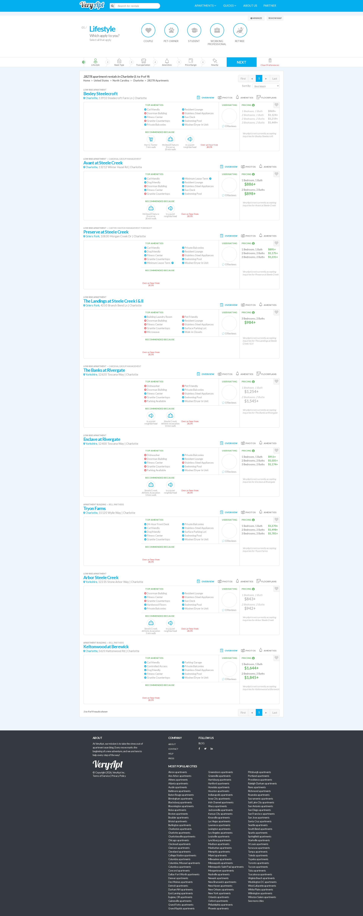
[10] (214, 62)
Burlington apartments (179, 825)
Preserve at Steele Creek (105, 231)
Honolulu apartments (219, 787)
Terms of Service (101, 775)
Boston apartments (178, 813)
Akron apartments (177, 772)
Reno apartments (257, 787)
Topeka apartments (258, 859)
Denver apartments (178, 878)
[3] (119, 62)
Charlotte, (91, 98)
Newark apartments (218, 878)
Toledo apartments (258, 855)
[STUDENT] (194, 30)
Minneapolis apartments (220, 862)
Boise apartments (177, 809)
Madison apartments (218, 844)
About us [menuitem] (250, 5)
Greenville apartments (219, 775)
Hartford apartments (218, 783)
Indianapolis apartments (220, 794)
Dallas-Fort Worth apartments (183, 874)
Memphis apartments (219, 851)
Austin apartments (177, 787)
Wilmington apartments (260, 893)
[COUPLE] (148, 30)
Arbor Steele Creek (100, 577)
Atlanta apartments (178, 783)
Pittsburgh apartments (259, 772)
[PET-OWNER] (171, 30)
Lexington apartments (219, 828)
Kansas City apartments (220, 813)
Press (171, 758)
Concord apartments (179, 870)
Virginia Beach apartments (261, 878)
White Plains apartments (260, 889)
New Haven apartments (220, 885)
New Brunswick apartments (222, 881)
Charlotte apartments (179, 832)
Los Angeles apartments (220, 832)
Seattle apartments (258, 825)
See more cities (256, 900)
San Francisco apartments (261, 813)
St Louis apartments (258, 844)
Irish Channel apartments (220, 802)
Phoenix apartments (218, 908)
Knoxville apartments (219, 817)
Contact (173, 748)
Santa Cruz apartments (259, 821)
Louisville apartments (219, 836)
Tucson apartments (258, 866)
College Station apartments (182, 855)
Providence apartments (260, 779)
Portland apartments (258, 775)
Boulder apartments (178, 817)
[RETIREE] (240, 30)
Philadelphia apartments (220, 904)
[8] (173, 62)
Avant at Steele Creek (103, 162)
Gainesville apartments (179, 900)
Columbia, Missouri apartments (184, 862)
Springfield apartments (259, 836)
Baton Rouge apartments (181, 794)
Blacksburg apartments (180, 802)
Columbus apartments (179, 866)
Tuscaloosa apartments (260, 874)
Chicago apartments (178, 840)
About (172, 744)
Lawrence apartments (219, 825)
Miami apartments (217, 855)
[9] (190, 62)
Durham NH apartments (180, 889)
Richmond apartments (259, 791)
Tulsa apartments (257, 870)
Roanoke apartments (258, 794)
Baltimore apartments (179, 791)
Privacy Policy (119, 775)
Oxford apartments (218, 900)
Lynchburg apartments (219, 840)
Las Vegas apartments (219, 821)
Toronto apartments (258, 862)
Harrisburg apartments (219, 779)
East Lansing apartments (180, 893)
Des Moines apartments (180, 881)
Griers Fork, (92, 236)
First (243, 78)
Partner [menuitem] (269, 5)
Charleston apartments (180, 828)
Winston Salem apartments (262, 897)
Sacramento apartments (260, 798)
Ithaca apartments (217, 806)
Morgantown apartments (221, 870)
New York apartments (219, 893)
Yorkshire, (91, 374)
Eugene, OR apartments (180, 897)
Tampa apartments (257, 851)
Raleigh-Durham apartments (262, 783)
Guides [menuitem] (228, 5)
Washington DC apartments (262, 881)
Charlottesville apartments (181, 836)
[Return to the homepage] (92, 5)
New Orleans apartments (221, 889)
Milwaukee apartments (219, 859)
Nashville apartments (219, 874)
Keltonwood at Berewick (106, 646)
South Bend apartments (260, 828)
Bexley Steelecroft (100, 93)
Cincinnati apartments (179, 844)
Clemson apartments (178, 847)
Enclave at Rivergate (101, 439)
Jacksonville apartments (220, 809)
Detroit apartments (178, 885)
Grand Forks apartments (180, 904)
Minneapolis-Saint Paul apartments (226, 866)
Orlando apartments (218, 897)
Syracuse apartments (259, 847)
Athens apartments (178, 779)
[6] (150, 62)
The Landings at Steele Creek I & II (113, 301)
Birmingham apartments (180, 798)
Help (170, 753)
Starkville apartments (259, 840)
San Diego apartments (259, 809)
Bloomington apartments (181, 806)
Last (274, 78)
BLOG (202, 743)
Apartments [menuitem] (204, 5)
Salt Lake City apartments (261, 802)
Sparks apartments (258, 832)
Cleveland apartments (179, 851)
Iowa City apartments (219, 798)
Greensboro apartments (220, 772)
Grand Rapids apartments (181, 908)
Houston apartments (218, 791)
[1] (95, 62)
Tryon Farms (94, 508)
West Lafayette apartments (262, 885)
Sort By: (246, 85)
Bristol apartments (177, 821)
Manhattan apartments (220, 847)
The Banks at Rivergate (104, 370)
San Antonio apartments (260, 806)
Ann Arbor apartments (179, 775)
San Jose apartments (258, 817)
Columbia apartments (179, 859)
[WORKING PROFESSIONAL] (217, 30)
